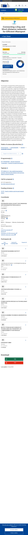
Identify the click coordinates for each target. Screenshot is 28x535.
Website (4, 231)
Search (22, 5)
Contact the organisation (8, 230)
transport (23, 147)
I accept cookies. (14, 529)
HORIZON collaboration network (9, 235)
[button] (19, 5)
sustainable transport (6, 149)
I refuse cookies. (14, 532)
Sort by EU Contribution (14, 243)
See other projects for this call (8, 184)
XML (15, 359)
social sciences (4, 147)
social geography (14, 147)
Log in (16, 5)
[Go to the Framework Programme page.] (14, 22)
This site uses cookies (7, 524)
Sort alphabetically (4, 243)
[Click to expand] (25, 249)
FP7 (4, 13)
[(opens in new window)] (5, 5)
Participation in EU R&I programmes (10, 233)
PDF (15, 362)
